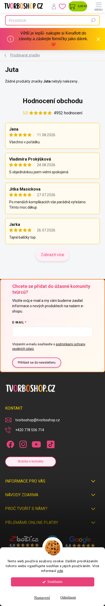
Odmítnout (68, 597)
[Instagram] (22, 443)
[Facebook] (9, 443)
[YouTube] (36, 443)
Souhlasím (54, 582)
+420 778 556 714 (29, 430)
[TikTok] (49, 443)
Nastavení (42, 598)
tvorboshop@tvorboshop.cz (37, 420)
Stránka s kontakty (31, 461)
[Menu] (98, 6)
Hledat (93, 20)
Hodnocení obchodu (53, 101)
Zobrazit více (52, 254)
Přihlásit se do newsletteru (37, 362)
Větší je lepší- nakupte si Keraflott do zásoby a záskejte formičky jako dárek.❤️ (53, 39)
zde (60, 571)
